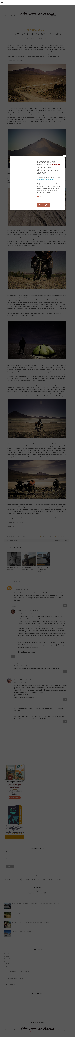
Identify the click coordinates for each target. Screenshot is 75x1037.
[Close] (64, 156)
